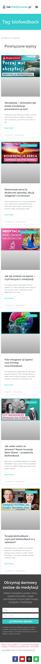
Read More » (9, 128)
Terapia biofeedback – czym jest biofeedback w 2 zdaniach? (20, 539)
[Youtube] (22, 659)
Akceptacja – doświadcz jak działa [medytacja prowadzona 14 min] (20, 105)
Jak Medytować (6, 38)
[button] (37, 7)
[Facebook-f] (15, 659)
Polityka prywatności (19, 646)
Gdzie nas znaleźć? (10, 644)
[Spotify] (36, 659)
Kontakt (34, 646)
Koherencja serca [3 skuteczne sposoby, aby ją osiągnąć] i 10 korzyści (19, 192)
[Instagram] (29, 659)
